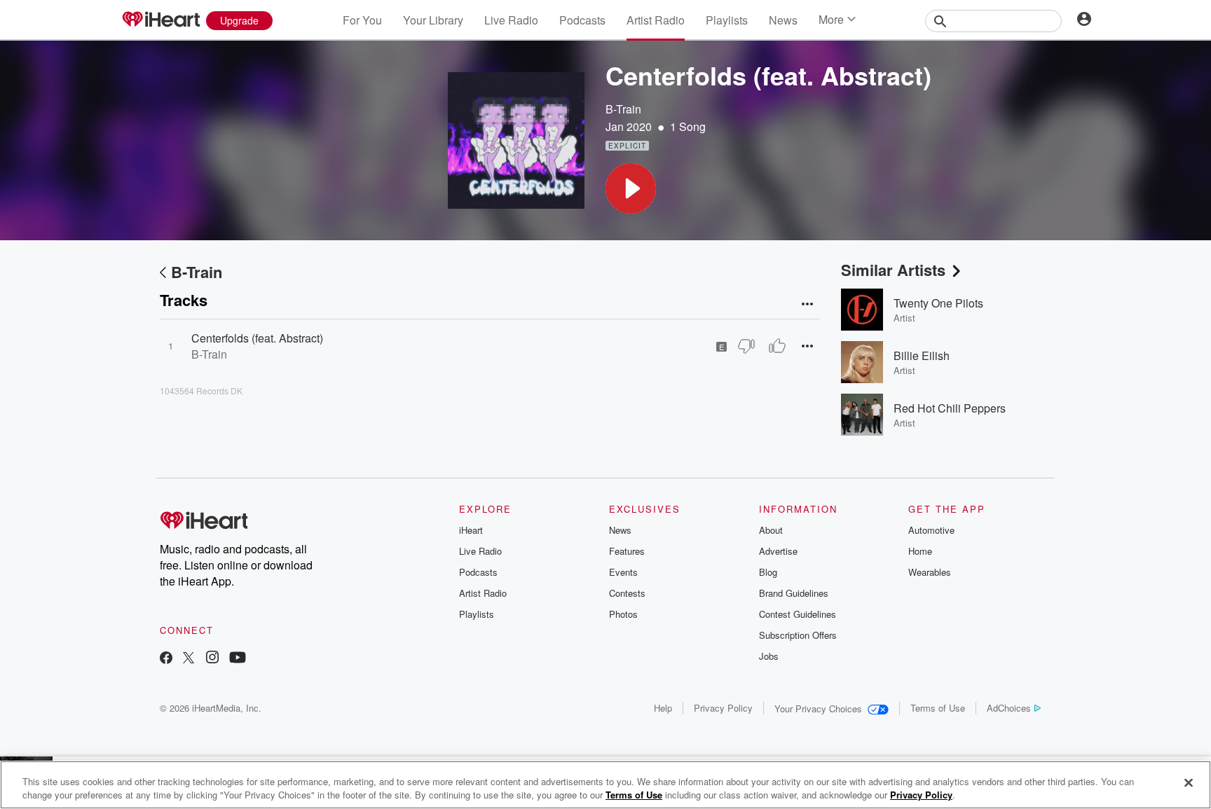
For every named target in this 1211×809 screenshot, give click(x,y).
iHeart (471, 530)
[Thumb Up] (777, 346)
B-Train (623, 109)
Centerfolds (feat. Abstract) (257, 338)
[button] (631, 188)
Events (623, 572)
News (783, 20)
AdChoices (1009, 707)
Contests (627, 593)
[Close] (1188, 783)
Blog (768, 572)
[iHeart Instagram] (212, 659)
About (771, 530)
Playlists (727, 20)
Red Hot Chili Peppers (950, 408)
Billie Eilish (922, 355)
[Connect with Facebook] (166, 659)
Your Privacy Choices (818, 708)
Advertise (778, 551)
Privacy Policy (723, 707)
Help (663, 707)
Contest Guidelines (797, 614)
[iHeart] (160, 20)
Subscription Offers (798, 635)
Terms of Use (937, 707)
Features (627, 551)
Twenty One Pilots (938, 303)
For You (362, 20)
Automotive (931, 530)
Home (920, 551)
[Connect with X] (188, 659)
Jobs (769, 656)
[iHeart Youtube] (237, 659)
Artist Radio (656, 20)
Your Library (433, 20)
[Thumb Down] (746, 346)
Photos (623, 614)
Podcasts (582, 20)
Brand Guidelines (793, 593)
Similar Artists (893, 269)
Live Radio (511, 20)
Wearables (929, 572)
